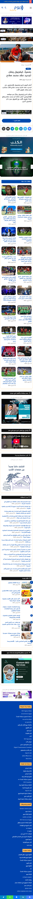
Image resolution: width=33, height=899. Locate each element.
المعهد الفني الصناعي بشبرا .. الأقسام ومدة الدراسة (19, 642)
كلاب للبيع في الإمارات (26, 826)
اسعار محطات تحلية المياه (25, 799)
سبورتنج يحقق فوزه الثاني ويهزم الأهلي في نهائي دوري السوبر (25, 259)
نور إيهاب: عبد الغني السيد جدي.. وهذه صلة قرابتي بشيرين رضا (11, 624)
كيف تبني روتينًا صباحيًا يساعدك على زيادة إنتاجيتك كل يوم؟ (16, 565)
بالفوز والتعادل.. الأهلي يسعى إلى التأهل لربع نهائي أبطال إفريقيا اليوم (9, 219)
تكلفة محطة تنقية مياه (25, 785)
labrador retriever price (26, 809)
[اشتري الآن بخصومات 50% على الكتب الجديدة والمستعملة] (16, 146)
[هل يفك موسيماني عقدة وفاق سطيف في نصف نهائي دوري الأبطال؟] (24, 351)
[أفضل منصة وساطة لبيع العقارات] (16, 31)
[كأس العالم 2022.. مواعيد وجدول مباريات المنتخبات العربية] (24, 210)
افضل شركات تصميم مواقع (25, 823)
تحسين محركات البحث (26, 860)
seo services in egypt (26, 714)
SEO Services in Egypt (26, 820)
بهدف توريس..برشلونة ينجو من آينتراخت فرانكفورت (25, 239)
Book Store (29, 759)
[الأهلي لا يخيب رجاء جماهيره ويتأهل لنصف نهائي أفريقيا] (24, 331)
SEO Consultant (27, 782)
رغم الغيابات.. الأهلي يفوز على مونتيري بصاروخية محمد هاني (25, 199)
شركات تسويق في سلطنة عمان (23, 883)
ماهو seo (29, 831)
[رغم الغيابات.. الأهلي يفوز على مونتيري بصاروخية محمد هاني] (24, 190)
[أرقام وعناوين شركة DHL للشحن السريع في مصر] (26, 593)
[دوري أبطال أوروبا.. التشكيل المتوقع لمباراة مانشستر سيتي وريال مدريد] (8, 330)
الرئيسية (27, 65)
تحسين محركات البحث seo (25, 780)
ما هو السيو (29, 840)
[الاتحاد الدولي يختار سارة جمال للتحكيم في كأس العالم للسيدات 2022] (8, 231)
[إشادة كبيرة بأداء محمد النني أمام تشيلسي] (8, 310)
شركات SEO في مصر (26, 834)
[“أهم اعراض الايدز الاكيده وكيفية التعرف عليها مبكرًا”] (26, 601)
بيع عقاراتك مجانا (16, 27)
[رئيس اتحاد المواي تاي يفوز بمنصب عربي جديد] (24, 290)
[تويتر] (25, 129)
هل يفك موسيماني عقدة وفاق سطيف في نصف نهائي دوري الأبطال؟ (25, 359)
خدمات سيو (28, 812)
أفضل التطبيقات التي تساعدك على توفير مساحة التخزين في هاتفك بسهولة (17, 512)
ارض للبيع (29, 863)
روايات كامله (28, 880)
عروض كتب (29, 742)
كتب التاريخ (29, 728)
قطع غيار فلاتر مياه (27, 777)
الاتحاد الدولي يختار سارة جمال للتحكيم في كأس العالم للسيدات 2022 (9, 240)
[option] (16, 167)
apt (31, 869)
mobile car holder (27, 817)
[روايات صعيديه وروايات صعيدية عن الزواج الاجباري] (26, 635)
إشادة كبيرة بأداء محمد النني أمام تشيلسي (9, 318)
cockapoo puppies (27, 877)
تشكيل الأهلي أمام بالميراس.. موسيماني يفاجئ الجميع (10, 199)
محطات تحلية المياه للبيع (25, 794)
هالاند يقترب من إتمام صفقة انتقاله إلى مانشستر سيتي (26, 378)
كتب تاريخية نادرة (27, 788)
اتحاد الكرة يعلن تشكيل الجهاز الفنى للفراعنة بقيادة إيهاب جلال (9, 360)
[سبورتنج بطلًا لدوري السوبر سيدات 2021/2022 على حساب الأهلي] (24, 310)
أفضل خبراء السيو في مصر (16, 397)
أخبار (16, 164)
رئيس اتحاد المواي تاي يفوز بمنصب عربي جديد (25, 298)
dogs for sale (28, 753)
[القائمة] (31, 9)
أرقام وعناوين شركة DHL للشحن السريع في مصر (11, 592)
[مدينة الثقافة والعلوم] (26, 585)
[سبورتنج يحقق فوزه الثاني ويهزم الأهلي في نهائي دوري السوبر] (24, 251)
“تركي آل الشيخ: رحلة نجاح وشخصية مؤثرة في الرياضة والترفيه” (16, 168)
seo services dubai (27, 719)
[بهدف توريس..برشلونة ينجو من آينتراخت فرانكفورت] (24, 231)
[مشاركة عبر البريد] (8, 129)
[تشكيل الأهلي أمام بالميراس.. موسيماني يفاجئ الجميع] (8, 190)
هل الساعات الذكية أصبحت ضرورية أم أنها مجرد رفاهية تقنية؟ (16, 507)
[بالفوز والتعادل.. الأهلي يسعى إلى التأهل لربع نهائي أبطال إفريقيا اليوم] (8, 210)
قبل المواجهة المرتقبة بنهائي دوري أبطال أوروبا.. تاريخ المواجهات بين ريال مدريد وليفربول (9, 380)
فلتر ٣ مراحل (28, 774)
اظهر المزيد (17, 121)
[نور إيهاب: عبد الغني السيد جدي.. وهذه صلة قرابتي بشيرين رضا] (26, 626)
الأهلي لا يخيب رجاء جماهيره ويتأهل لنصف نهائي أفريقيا (25, 339)
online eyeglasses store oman (24, 891)
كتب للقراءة (29, 733)
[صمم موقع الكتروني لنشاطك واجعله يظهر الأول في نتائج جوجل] (16, 695)
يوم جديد (29, 845)
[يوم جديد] (16, 8)
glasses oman (28, 888)
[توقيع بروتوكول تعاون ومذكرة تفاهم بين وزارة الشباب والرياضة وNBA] (8, 290)
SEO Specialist (28, 739)
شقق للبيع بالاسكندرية (26, 858)
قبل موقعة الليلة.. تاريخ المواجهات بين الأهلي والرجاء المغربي (25, 278)
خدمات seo (29, 828)
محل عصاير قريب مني (26, 745)
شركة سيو (29, 874)
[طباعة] (4, 129)
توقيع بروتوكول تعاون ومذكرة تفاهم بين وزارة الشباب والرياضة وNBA (9, 298)
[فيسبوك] (29, 129)
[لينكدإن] (21, 129)
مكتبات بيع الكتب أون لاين (25, 725)
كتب (30, 736)
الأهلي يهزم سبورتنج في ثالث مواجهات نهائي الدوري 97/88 (9, 279)
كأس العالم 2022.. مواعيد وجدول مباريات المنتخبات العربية (25, 217)
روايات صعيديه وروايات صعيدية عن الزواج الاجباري (11, 634)
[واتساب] (16, 129)
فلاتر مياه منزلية (27, 771)
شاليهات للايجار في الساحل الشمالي (22, 837)
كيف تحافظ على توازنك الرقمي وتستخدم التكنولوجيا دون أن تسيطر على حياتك (16, 517)
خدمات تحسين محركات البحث (24, 717)
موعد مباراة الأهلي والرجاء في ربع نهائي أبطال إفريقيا (9, 258)
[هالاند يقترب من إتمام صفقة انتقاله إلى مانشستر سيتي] (24, 371)
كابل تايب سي (28, 796)
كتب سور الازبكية (27, 842)
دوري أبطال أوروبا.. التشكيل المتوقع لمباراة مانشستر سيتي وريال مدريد (9, 338)
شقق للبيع (29, 866)
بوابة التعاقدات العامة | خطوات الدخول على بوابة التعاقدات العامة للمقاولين (11, 609)
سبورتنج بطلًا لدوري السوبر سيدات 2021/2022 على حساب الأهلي (25, 319)
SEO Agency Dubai (27, 711)
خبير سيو (29, 731)
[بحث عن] (2, 9)
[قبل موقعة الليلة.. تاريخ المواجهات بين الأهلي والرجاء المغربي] (24, 270)
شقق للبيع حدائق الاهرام (25, 855)
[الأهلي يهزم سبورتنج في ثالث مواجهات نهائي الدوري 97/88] (8, 270)
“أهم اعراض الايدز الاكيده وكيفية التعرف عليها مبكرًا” (11, 600)
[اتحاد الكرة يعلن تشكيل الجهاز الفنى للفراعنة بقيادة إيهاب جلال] (8, 351)
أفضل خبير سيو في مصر (16, 657)
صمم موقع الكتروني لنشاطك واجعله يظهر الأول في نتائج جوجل (16, 15)
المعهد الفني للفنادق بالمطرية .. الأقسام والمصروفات (11, 617)
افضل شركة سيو (27, 814)
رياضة (22, 65)
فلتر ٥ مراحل (28, 768)
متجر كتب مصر (28, 886)
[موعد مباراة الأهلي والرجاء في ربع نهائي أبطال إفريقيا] (8, 251)
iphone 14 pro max (27, 756)
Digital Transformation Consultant (23, 748)
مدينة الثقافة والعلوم (14, 583)
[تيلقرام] (12, 129)
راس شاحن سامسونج (26, 750)
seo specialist (28, 722)
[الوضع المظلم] (5, 9)
